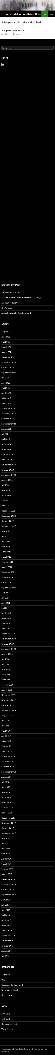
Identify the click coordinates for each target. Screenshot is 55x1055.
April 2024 (6, 444)
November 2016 (8, 884)
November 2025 (8, 362)
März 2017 (6, 864)
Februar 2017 (7, 869)
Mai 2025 (5, 388)
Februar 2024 (7, 454)
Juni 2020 (5, 664)
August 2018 (7, 777)
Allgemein (5, 974)
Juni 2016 (5, 910)
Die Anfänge (6, 308)
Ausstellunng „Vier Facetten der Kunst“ (18, 313)
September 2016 (8, 894)
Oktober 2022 (7, 521)
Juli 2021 (5, 598)
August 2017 (7, 838)
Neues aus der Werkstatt (12, 985)
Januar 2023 (6, 505)
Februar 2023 (7, 500)
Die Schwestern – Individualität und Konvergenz (22, 297)
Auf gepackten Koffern (12, 30)
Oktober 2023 (7, 470)
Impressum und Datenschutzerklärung (15, 1049)
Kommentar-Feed (9, 1024)
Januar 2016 (6, 930)
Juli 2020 (5, 659)
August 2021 (7, 592)
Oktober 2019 (7, 705)
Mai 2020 (5, 669)
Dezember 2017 (8, 818)
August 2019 (7, 715)
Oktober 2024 (7, 418)
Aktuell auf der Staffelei (11, 292)
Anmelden (5, 1013)
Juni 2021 (5, 603)
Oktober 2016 (7, 889)
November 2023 (8, 464)
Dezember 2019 (8, 695)
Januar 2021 (6, 628)
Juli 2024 (5, 434)
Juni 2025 (5, 383)
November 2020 (8, 638)
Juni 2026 (5, 337)
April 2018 (6, 797)
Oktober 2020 (7, 644)
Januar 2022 (6, 567)
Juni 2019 (5, 725)
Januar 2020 (6, 690)
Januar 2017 (6, 874)
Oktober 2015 (7, 946)
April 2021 (6, 613)
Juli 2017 (5, 843)
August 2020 (7, 654)
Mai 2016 (5, 915)
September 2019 (8, 710)
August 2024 (7, 429)
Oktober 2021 (7, 582)
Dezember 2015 (8, 935)
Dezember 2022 (8, 511)
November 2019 (8, 700)
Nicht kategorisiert (9, 990)
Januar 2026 (6, 352)
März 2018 (6, 802)
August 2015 (7, 951)
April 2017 (6, 859)
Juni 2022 (5, 541)
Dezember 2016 (8, 879)
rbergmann (17, 34)
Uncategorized (7, 995)
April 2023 (6, 495)
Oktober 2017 (7, 828)
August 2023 (7, 480)
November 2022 (8, 516)
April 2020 (6, 674)
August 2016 (7, 899)
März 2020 (6, 679)
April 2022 (6, 551)
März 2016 (6, 925)
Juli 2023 (5, 485)
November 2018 (8, 761)
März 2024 (6, 449)
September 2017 (8, 833)
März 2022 (6, 557)
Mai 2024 (5, 439)
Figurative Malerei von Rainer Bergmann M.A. (21, 13)
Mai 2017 (5, 853)
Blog (3, 980)
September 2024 (8, 424)
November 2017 (8, 823)
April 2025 (6, 393)
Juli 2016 (5, 905)
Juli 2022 (5, 536)
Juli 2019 (5, 720)
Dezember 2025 (8, 357)
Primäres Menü (51, 14)
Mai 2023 (5, 490)
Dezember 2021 (8, 572)
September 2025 (8, 372)
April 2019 (6, 736)
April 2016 (6, 920)
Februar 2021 (7, 623)
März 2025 (6, 398)
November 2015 (8, 940)
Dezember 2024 (8, 408)
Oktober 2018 (7, 766)
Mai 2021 (5, 608)
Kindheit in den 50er (10, 303)
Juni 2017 (5, 848)
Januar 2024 (6, 459)
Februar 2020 (7, 685)
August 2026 (7, 331)
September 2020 (8, 649)
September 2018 (8, 772)
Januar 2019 (6, 751)
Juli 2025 (5, 377)
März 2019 (6, 741)
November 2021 (8, 577)
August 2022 (7, 531)
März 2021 (6, 618)
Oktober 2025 (7, 367)
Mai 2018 (5, 792)
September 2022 (8, 526)
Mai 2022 (5, 546)
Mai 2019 (5, 731)
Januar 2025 (6, 403)
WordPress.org (8, 1029)
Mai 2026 (5, 342)
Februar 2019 (7, 746)
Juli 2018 (5, 782)
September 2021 (8, 587)
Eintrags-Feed (7, 1019)
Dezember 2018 (8, 756)
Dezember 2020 (8, 633)
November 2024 (8, 413)
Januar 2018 (6, 812)
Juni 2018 (5, 787)
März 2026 (6, 347)
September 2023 (8, 475)
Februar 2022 (7, 562)
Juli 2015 (5, 956)
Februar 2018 (7, 807)
